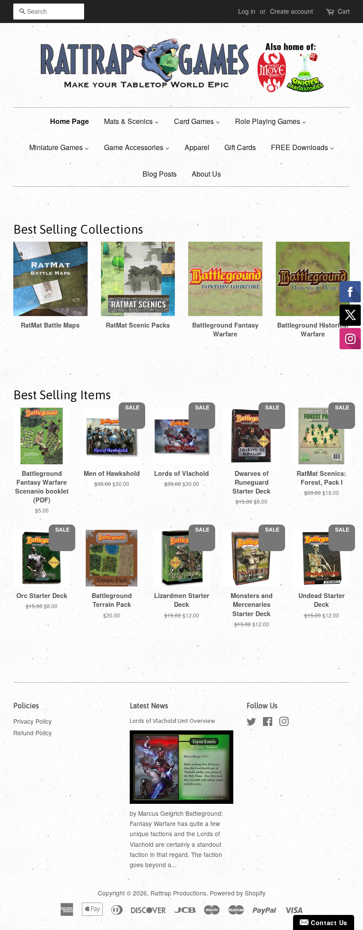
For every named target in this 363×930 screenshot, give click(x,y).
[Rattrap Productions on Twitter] (251, 722)
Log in (246, 11)
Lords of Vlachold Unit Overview (172, 720)
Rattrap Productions (178, 892)
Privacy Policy (32, 721)
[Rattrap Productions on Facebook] (268, 722)
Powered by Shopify (238, 892)
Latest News (149, 706)
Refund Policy (32, 732)
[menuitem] (73, 121)
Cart (344, 11)
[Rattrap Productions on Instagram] (284, 722)
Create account (291, 11)
